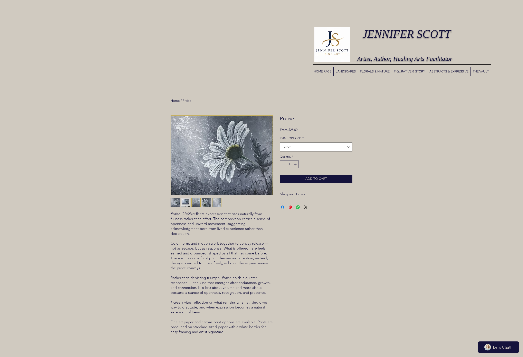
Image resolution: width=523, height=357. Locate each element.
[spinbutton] (289, 164)
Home (175, 101)
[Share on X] (305, 207)
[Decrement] (283, 164)
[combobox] (316, 146)
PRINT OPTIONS (292, 138)
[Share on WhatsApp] (298, 207)
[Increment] (295, 164)
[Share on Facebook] (282, 207)
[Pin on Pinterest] (290, 207)
